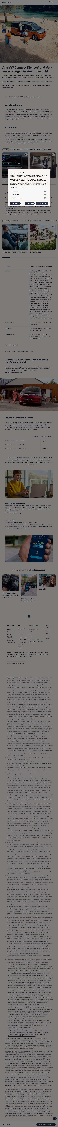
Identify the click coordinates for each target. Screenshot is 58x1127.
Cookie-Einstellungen (15, 203)
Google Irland (18, 183)
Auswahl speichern (30, 203)
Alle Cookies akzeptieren (42, 203)
